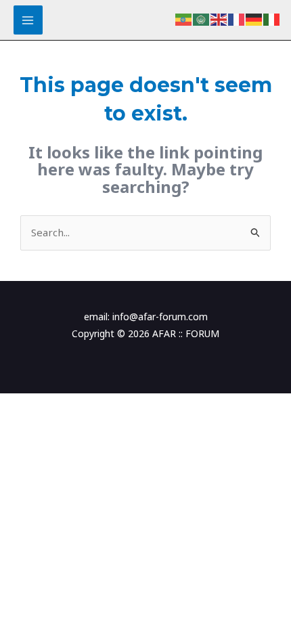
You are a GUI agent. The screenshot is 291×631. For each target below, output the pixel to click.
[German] (254, 18)
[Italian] (272, 18)
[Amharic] (184, 18)
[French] (237, 18)
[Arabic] (201, 18)
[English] (219, 18)
